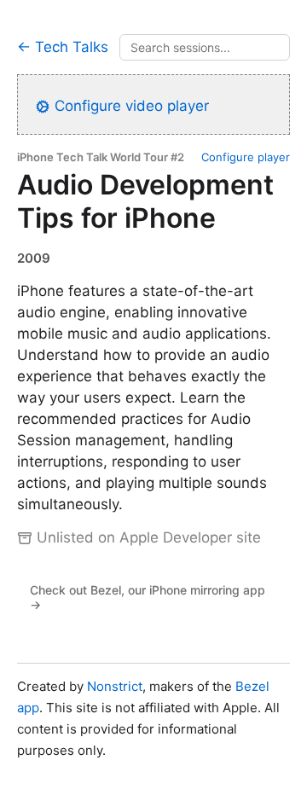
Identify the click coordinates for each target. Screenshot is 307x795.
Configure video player (129, 105)
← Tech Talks (62, 46)
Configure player (245, 157)
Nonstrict (114, 686)
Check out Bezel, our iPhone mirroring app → (147, 597)
